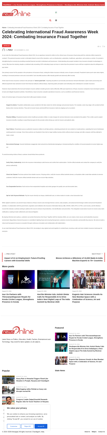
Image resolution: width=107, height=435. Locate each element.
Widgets (94, 431)
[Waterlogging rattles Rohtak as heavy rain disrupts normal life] (8, 390)
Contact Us (101, 431)
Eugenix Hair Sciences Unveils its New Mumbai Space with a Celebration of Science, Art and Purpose (86, 362)
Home (4, 27)
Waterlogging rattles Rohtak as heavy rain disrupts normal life (31, 390)
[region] (27, 418)
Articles (6, 46)
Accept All (41, 426)
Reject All (27, 426)
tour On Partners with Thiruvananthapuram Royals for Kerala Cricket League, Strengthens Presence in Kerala (86, 338)
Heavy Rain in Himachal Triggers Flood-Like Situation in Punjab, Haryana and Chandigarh (32, 380)
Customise (13, 426)
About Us (87, 431)
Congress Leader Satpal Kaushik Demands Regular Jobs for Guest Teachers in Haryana (32, 401)
